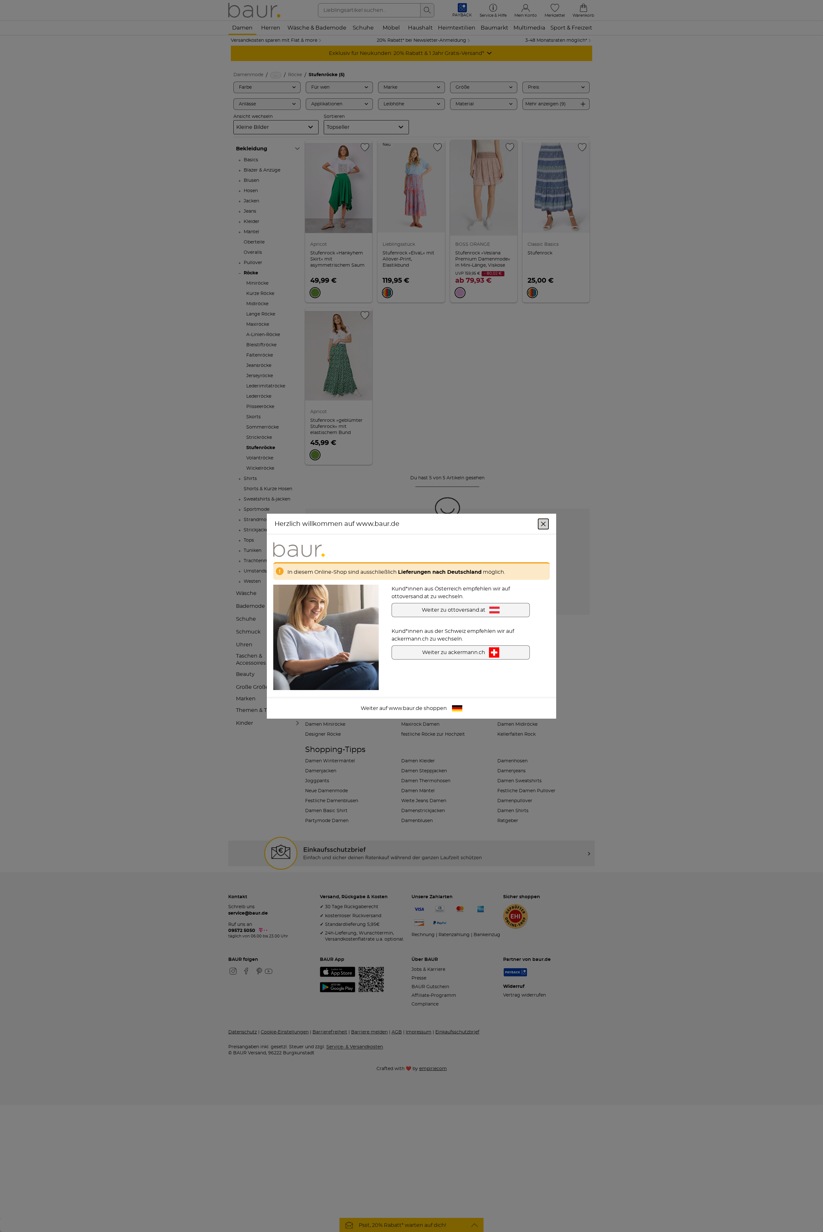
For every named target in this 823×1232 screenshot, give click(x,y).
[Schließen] (543, 524)
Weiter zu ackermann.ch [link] (453, 652)
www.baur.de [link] (405, 708)
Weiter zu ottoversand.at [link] (453, 609)
